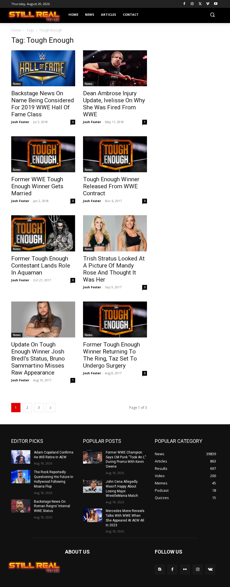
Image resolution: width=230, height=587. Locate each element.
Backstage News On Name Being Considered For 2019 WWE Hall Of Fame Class (42, 104)
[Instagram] (192, 4)
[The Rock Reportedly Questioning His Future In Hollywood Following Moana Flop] (20, 476)
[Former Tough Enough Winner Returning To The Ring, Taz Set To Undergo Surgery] (115, 319)
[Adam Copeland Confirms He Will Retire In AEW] (20, 457)
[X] (200, 4)
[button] (212, 14)
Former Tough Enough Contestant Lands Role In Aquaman (40, 265)
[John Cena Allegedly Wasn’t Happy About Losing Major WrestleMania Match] (92, 486)
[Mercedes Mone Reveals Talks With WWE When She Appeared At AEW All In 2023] (92, 515)
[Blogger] (160, 569)
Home (16, 30)
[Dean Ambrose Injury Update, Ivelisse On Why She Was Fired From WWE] (115, 68)
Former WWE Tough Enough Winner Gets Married (37, 186)
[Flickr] (185, 569)
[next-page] (50, 407)
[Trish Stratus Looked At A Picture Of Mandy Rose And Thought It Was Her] (115, 233)
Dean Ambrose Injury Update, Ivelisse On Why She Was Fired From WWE (114, 104)
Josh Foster (20, 122)
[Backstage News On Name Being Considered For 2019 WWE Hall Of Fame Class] (43, 68)
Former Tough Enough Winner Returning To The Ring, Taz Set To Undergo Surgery (111, 355)
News (17, 84)
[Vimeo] (207, 4)
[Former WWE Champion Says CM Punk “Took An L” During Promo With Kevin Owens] (92, 457)
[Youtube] (215, 4)
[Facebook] (184, 4)
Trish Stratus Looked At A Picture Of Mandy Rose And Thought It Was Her (114, 269)
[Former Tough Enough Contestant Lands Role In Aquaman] (43, 233)
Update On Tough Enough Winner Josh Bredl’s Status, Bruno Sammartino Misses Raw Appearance (38, 358)
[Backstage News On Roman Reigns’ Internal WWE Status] (20, 506)
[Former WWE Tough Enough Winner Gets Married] (43, 154)
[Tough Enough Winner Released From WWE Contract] (115, 154)
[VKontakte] (210, 569)
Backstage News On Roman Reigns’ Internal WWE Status (52, 506)
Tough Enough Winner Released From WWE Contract (111, 186)
